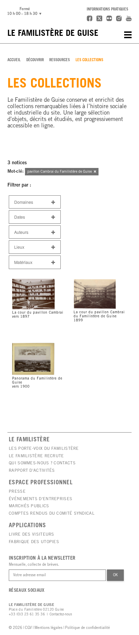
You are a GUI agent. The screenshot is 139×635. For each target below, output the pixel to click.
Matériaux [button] (23, 262)
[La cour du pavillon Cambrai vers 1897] (38, 278)
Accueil (14, 60)
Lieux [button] (19, 247)
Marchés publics (29, 506)
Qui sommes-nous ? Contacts (42, 463)
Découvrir (35, 60)
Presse (17, 492)
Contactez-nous (61, 614)
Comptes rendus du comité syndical (51, 514)
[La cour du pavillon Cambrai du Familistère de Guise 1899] (100, 278)
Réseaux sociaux (27, 590)
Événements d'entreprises (40, 499)
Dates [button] (19, 217)
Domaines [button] (23, 202)
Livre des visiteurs (31, 535)
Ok (115, 575)
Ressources (59, 60)
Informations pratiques (107, 9)
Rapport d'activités (32, 471)
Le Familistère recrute (36, 456)
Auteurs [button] (21, 232)
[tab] (34, 202)
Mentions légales (48, 628)
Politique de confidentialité (87, 628)
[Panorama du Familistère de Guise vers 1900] (38, 342)
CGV (28, 628)
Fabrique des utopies (34, 542)
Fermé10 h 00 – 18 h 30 (25, 11)
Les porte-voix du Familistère (44, 449)
